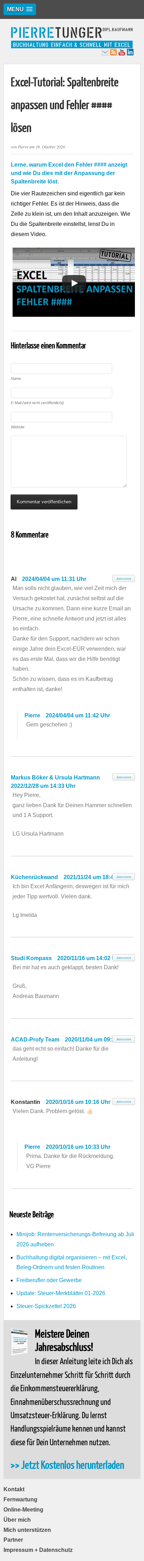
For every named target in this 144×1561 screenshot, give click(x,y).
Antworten (123, 578)
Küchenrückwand (34, 877)
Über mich (17, 1520)
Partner (13, 1540)
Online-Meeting (23, 1510)
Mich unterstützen (27, 1530)
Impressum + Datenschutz (38, 1550)
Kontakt (13, 1489)
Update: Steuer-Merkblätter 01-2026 (60, 1293)
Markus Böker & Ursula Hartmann (55, 777)
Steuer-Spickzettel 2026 (46, 1306)
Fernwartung (20, 1499)
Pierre (32, 715)
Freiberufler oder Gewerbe (49, 1280)
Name (16, 378)
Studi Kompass (31, 958)
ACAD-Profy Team (35, 1040)
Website (17, 427)
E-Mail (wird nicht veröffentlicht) (37, 403)
